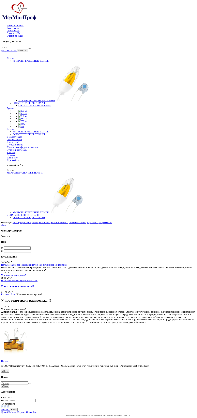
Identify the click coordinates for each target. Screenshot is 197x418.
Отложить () (13, 30)
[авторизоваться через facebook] (2, 406)
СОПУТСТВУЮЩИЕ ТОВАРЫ (29, 103)
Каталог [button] (11, 129)
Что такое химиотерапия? (13, 275)
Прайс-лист (12, 157)
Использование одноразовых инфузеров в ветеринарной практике (34, 265)
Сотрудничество (15, 144)
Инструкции (19, 222)
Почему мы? (13, 142)
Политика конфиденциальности (23, 147)
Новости (11, 152)
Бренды (10, 108)
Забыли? (5, 409)
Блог (13, 294)
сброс (4, 225)
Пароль (4, 400)
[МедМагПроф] (19, 20)
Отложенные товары (17, 150)
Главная (5, 294)
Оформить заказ (15, 36)
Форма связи (105, 222)
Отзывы (11, 155)
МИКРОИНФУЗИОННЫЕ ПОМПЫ (31, 61)
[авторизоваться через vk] (8, 406)
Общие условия (14, 139)
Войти (13, 409)
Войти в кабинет (15, 25)
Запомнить (9, 404)
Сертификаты (32, 222)
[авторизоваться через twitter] (5, 406)
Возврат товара (14, 137)
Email (3, 397)
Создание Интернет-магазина (76, 415)
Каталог (11, 58)
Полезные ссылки (77, 222)
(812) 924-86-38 (9, 50)
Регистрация (13, 28)
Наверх (4, 361)
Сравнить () (13, 33)
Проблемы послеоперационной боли (19, 280)
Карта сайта (13, 160)
